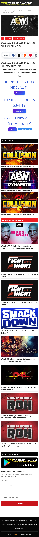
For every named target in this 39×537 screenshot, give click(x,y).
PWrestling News (16, 534)
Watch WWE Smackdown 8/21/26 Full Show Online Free (19, 332)
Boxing (17, 528)
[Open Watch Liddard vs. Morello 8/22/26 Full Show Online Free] (19, 262)
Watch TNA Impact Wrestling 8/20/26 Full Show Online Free (18, 388)
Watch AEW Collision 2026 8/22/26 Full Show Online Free (18, 166)
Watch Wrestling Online (11, 11)
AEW (3, 38)
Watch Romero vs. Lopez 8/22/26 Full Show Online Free (19, 303)
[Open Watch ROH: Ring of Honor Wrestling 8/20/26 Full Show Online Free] (19, 403)
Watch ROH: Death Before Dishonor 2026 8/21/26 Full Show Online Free (18, 360)
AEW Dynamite (9, 38)
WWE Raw (22, 520)
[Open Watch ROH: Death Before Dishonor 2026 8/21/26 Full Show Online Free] (19, 346)
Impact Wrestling (31, 524)
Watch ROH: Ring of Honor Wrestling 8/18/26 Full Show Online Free (19, 445)
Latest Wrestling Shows (12, 220)
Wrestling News (7, 524)
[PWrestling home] (16, 3)
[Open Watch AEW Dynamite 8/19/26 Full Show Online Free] (19, 178)
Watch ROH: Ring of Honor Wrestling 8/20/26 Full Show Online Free (16, 416)
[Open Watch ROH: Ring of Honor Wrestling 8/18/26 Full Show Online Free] (19, 431)
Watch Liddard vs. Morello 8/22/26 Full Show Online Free (19, 275)
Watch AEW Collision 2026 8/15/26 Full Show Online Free (18, 214)
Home (2, 11)
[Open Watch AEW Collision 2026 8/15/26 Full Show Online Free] (19, 202)
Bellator (21, 524)
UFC (22, 528)
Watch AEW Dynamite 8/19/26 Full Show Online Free (16, 190)
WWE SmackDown (31, 520)
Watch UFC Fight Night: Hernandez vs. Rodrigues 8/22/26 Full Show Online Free (18, 247)
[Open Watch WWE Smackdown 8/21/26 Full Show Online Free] (19, 318)
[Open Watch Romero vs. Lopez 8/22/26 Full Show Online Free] (19, 290)
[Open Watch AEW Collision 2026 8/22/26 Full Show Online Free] (19, 154)
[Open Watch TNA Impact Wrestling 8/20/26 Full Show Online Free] (19, 375)
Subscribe (19, 503)
